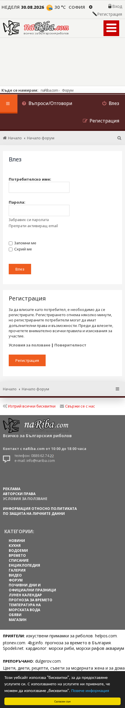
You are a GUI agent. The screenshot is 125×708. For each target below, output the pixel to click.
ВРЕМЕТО (17, 555)
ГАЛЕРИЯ (17, 570)
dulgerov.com (48, 661)
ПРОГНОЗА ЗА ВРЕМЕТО (30, 599)
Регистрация (109, 14)
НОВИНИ (17, 540)
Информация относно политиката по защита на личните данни (40, 511)
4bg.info (35, 642)
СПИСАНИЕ (19, 560)
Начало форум (35, 389)
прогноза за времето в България (78, 642)
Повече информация (90, 690)
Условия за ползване (29, 345)
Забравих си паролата (29, 219)
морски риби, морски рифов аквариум (86, 648)
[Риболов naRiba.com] (36, 27)
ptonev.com (14, 642)
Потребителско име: (30, 179)
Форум (67, 90)
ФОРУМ (16, 580)
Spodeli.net (13, 648)
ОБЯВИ (15, 614)
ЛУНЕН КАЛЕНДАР (25, 595)
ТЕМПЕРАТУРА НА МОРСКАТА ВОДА (25, 607)
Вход (117, 6)
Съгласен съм (62, 701)
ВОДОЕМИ (18, 550)
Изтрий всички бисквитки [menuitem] (32, 406)
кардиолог (36, 648)
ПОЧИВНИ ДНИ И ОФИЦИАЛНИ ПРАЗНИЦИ (32, 588)
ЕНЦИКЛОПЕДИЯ (24, 565)
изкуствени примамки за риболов (59, 635)
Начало (10, 389)
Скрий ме (22, 249)
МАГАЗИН (17, 619)
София (77, 7)
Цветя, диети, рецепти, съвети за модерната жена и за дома (64, 668)
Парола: (17, 202)
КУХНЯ (15, 545)
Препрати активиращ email (33, 225)
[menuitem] (47, 104)
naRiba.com (49, 90)
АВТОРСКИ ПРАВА (19, 493)
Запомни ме (24, 243)
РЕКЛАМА (11, 488)
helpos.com (106, 635)
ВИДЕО (15, 575)
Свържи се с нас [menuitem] (80, 406)
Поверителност (70, 345)
